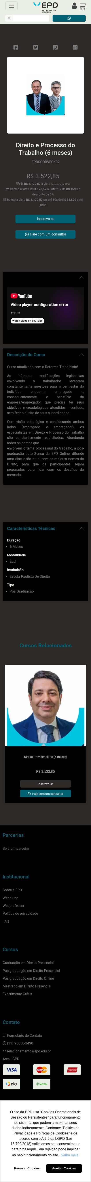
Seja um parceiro (16, 848)
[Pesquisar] (9, 18)
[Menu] (11, 5)
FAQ (6, 921)
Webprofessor (13, 906)
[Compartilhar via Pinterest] (55, 47)
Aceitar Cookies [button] (64, 1168)
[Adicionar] (45, 784)
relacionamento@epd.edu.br (29, 1051)
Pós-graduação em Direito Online (28, 978)
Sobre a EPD (12, 890)
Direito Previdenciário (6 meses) (45, 757)
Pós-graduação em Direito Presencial (31, 971)
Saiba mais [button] (69, 1155)
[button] (82, 6)
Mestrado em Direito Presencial (27, 986)
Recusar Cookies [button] (27, 1168)
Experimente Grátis (17, 994)
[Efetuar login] (74, 6)
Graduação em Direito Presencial (28, 963)
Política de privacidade (20, 913)
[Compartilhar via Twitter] (36, 47)
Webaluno (10, 898)
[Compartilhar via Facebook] (16, 47)
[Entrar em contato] (69, 18)
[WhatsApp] (75, 47)
